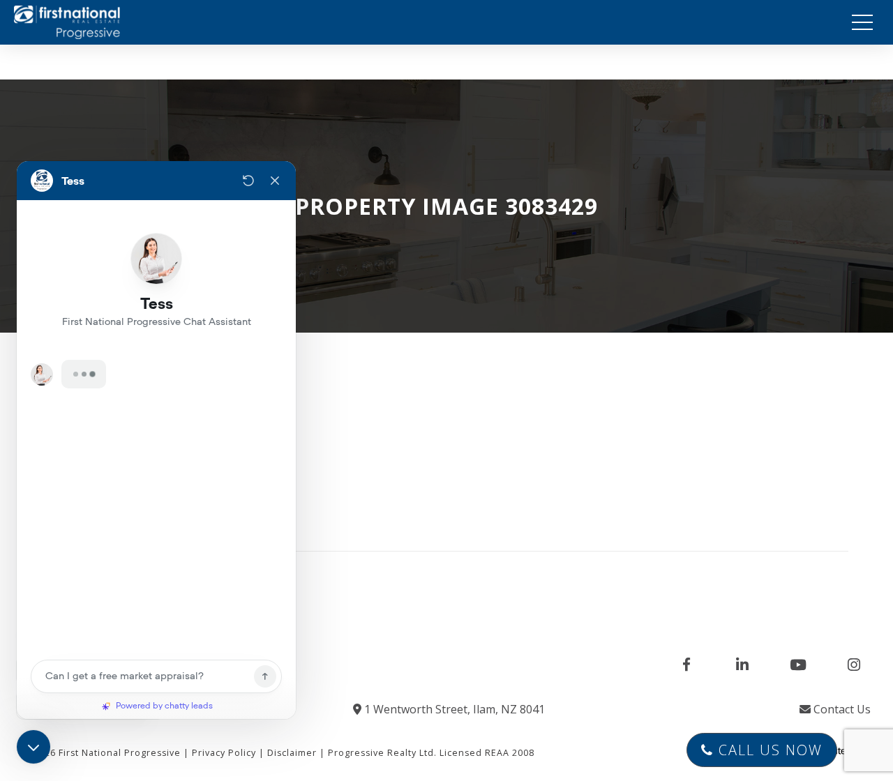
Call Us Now (768, 750)
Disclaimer (292, 753)
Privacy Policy (224, 753)
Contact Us (841, 709)
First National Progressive (120, 753)
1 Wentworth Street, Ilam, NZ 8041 (453, 709)
